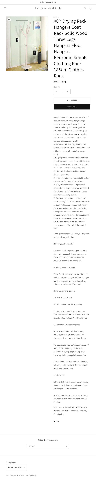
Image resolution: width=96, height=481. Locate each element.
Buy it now (72, 107)
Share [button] (58, 421)
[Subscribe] (66, 446)
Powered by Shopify (30, 475)
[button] (4, 8)
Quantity (57, 87)
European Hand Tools (17, 475)
